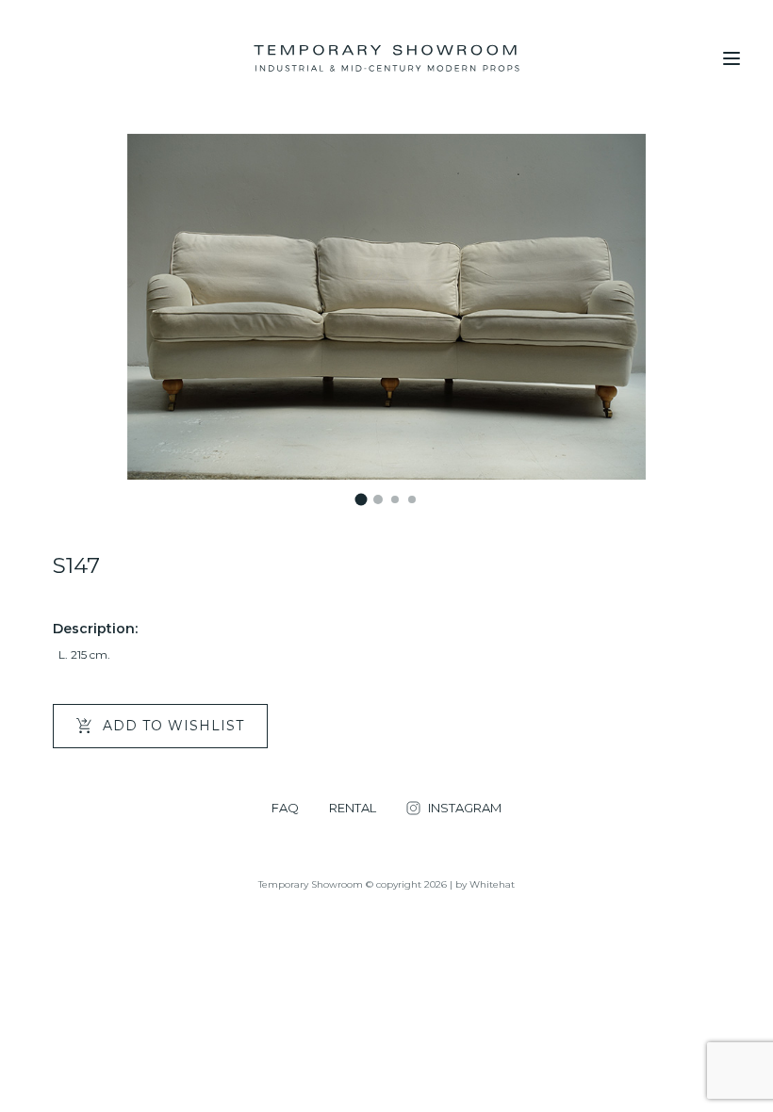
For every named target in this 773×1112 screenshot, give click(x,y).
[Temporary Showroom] (386, 58)
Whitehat (492, 884)
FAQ (285, 808)
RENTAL (352, 808)
